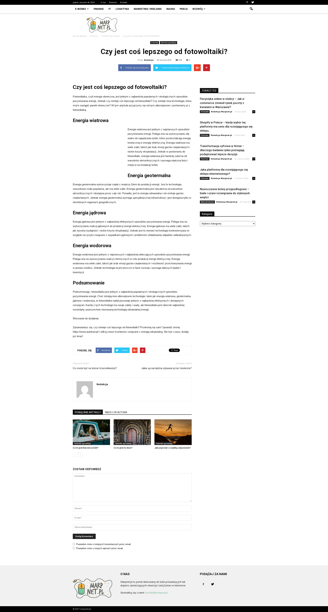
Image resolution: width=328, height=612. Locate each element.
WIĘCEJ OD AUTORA (116, 412)
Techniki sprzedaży (168, 42)
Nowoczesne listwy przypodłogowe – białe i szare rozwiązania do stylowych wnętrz (225, 193)
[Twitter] (252, 2)
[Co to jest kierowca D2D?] (91, 432)
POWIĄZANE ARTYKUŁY (88, 412)
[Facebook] (247, 2)
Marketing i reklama (148, 8)
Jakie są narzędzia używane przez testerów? (166, 368)
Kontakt (123, 2)
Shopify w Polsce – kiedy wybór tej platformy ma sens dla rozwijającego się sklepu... (226, 126)
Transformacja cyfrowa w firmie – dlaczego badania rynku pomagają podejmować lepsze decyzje (222, 150)
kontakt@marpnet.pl (156, 592)
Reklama (113, 2)
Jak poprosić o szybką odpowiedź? (172, 448)
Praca (184, 8)
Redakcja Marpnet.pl (221, 111)
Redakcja (149, 60)
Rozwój (198, 8)
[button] (251, 9)
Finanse (99, 8)
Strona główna (80, 36)
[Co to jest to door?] (132, 432)
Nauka (170, 8)
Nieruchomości (207, 202)
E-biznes (80, 8)
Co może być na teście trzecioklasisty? (95, 368)
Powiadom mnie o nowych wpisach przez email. (100, 548)
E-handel (205, 111)
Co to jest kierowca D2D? (85, 448)
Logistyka (122, 8)
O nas (103, 2)
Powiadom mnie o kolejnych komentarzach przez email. (103, 544)
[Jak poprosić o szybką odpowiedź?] (173, 432)
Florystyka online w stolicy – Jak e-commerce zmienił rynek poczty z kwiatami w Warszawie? (222, 103)
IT (109, 8)
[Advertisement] (193, 24)
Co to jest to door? (123, 448)
